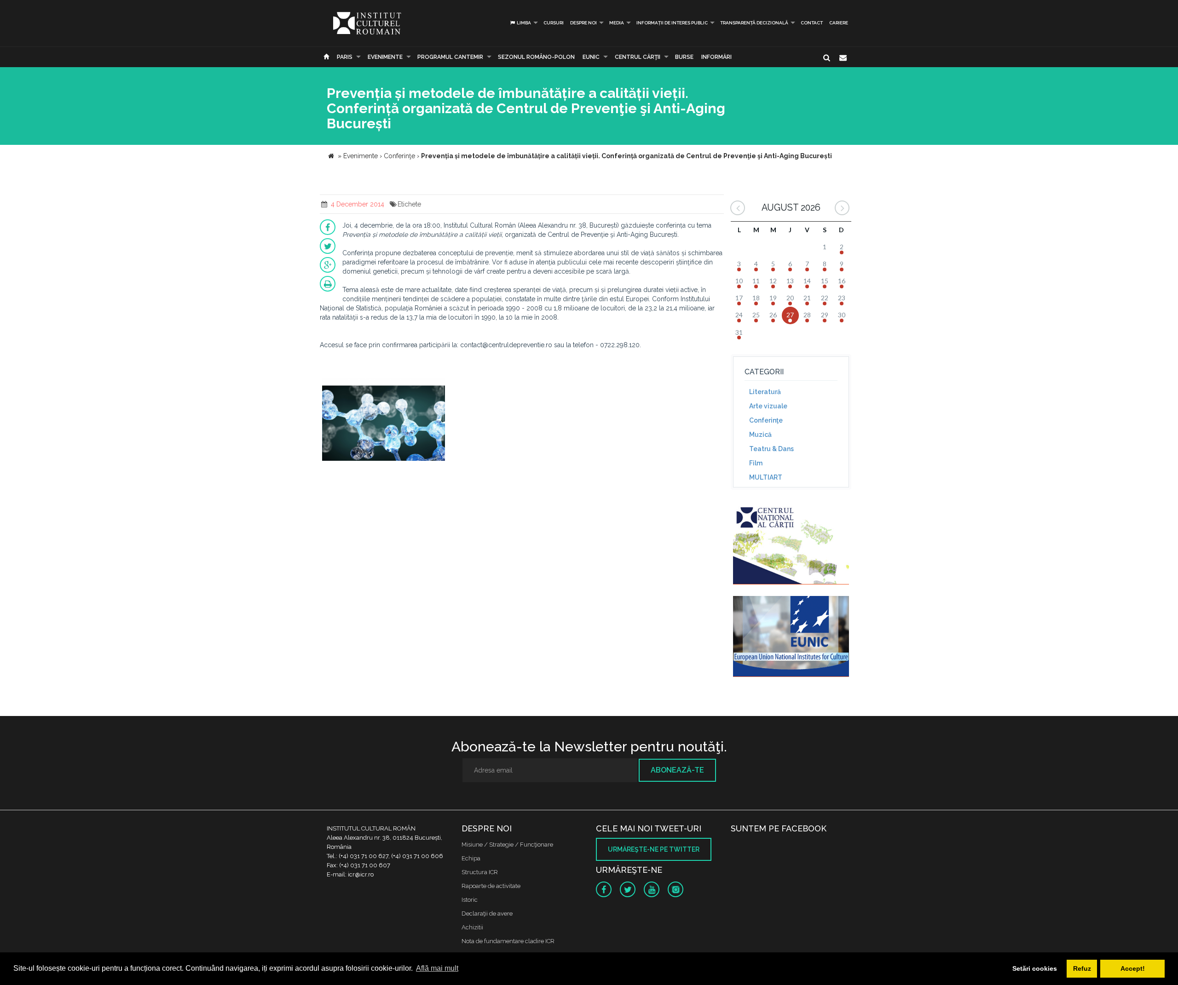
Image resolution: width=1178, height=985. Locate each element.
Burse (684, 57)
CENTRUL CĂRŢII (637, 57)
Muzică (760, 434)
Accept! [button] (1132, 968)
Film (755, 463)
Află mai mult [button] (437, 968)
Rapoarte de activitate (491, 885)
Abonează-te (677, 770)
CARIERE (838, 22)
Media (616, 22)
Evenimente (385, 57)
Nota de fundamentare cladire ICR (508, 941)
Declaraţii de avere (487, 913)
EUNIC (591, 57)
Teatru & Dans (771, 448)
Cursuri (553, 22)
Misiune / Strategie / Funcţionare (507, 844)
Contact (812, 22)
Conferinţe (766, 420)
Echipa (471, 858)
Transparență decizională (754, 22)
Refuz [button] (1082, 968)
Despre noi (583, 22)
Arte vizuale (768, 406)
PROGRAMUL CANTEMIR (450, 57)
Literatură (765, 391)
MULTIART (765, 477)
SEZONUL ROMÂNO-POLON (536, 57)
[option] (383, 420)
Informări (716, 57)
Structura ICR (480, 872)
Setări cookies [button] (1034, 968)
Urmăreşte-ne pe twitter (653, 849)
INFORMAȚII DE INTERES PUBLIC (672, 22)
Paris (344, 57)
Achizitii (472, 927)
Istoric (470, 899)
